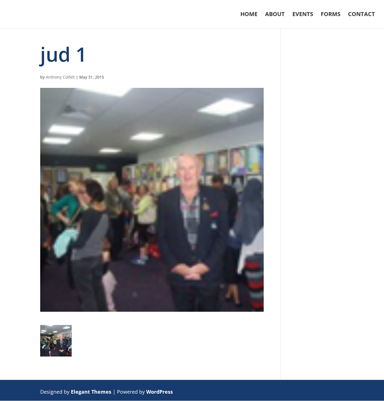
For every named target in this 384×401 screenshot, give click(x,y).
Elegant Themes (91, 391)
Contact (361, 15)
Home (248, 15)
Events (302, 15)
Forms (330, 15)
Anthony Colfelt (60, 77)
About (275, 15)
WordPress (159, 391)
